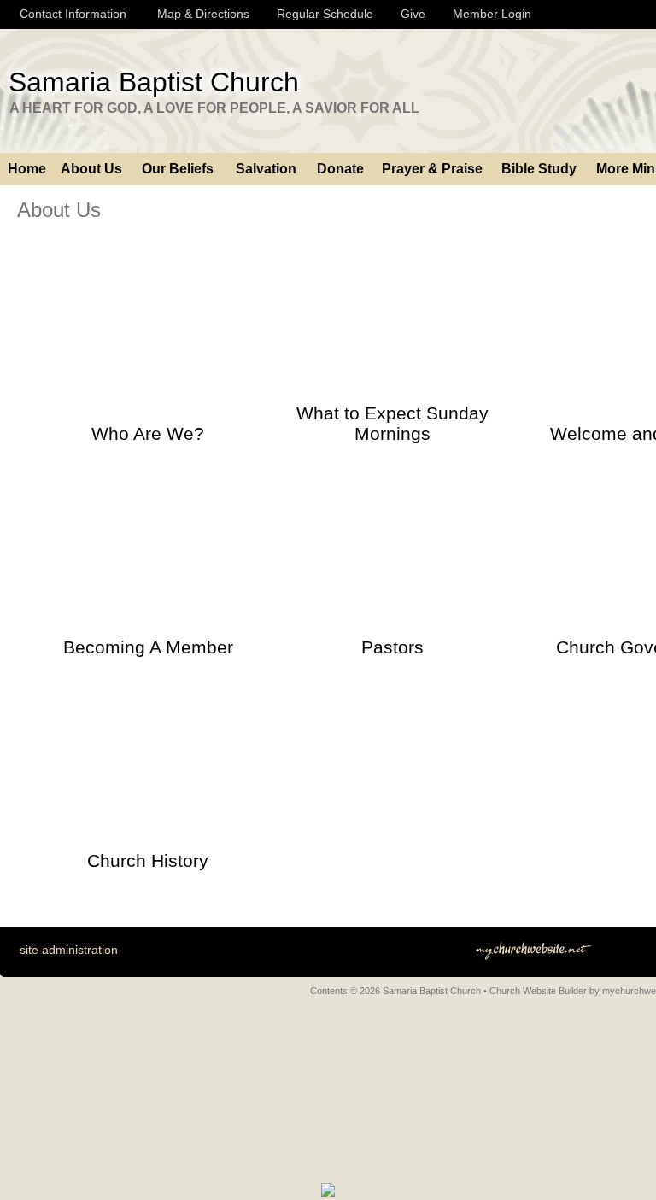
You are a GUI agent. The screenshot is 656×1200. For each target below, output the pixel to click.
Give (409, 13)
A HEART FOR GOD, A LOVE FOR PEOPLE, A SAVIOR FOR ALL (214, 108)
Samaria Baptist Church (154, 82)
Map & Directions (199, 13)
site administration (69, 950)
